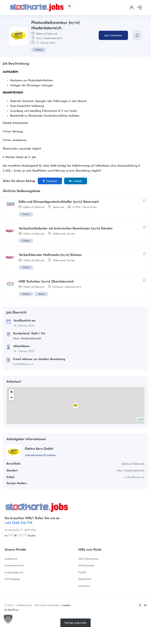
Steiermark (58, 207)
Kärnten (71, 234)
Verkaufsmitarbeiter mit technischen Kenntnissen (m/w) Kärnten (66, 228)
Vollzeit (38, 49)
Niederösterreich (52, 38)
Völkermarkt (59, 234)
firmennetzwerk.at (14, 565)
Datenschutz (84, 579)
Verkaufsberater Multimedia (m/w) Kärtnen (50, 254)
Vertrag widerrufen (75, 623)
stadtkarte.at (11, 559)
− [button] (11, 397)
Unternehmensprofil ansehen (40, 455)
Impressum (84, 586)
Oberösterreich (73, 287)
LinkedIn (77, 181)
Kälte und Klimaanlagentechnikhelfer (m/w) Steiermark (59, 201)
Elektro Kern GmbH (39, 448)
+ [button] (11, 392)
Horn (39, 38)
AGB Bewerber (86, 565)
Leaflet (141, 418)
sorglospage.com (14, 572)
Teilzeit (41, 294)
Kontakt (82, 572)
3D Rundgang (12, 579)
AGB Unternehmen (88, 559)
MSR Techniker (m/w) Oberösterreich (46, 281)
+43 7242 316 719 (18, 522)
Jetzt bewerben (113, 35)
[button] (8, 619)
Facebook (51, 181)
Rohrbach (58, 287)
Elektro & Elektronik (46, 34)
